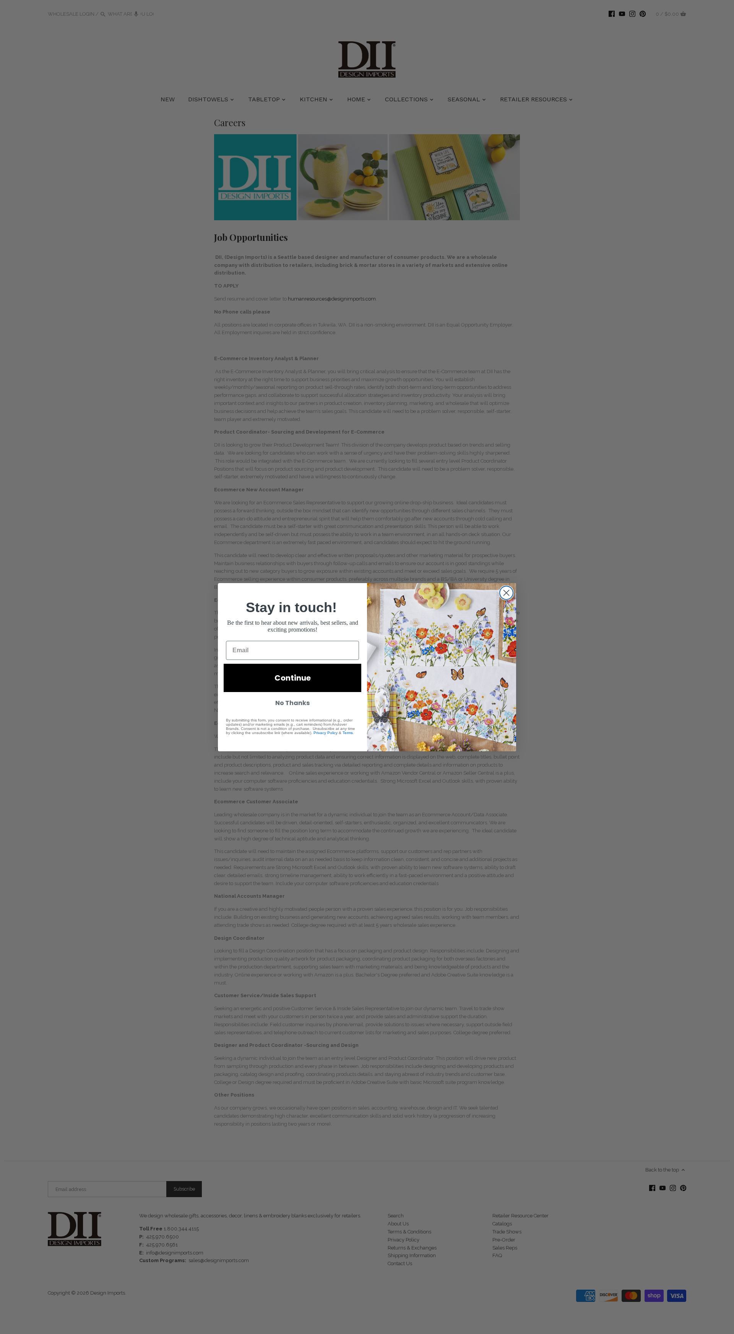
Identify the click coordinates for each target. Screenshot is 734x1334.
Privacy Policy (325, 733)
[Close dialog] (506, 593)
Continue (292, 678)
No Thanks (292, 703)
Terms (348, 733)
